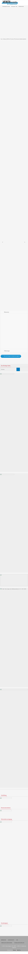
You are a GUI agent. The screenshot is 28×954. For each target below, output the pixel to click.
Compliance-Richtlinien (6, 942)
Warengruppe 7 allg (14, 6)
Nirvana (14, 950)
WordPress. (19, 950)
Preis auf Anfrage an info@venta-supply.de (12, 356)
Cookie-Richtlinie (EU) (19, 942)
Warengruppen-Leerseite (6, 6)
